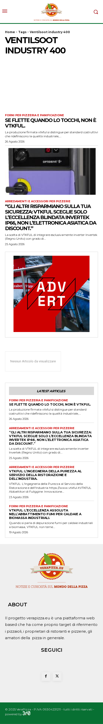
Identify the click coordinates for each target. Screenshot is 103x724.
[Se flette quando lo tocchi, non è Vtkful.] (51, 85)
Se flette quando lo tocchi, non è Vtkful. (50, 123)
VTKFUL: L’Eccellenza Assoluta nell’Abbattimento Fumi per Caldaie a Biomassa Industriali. (45, 514)
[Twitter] (57, 676)
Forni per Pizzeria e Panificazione (34, 115)
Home (10, 32)
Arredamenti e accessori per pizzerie (37, 201)
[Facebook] (46, 676)
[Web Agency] (26, 714)
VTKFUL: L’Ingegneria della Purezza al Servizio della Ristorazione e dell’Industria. (45, 475)
